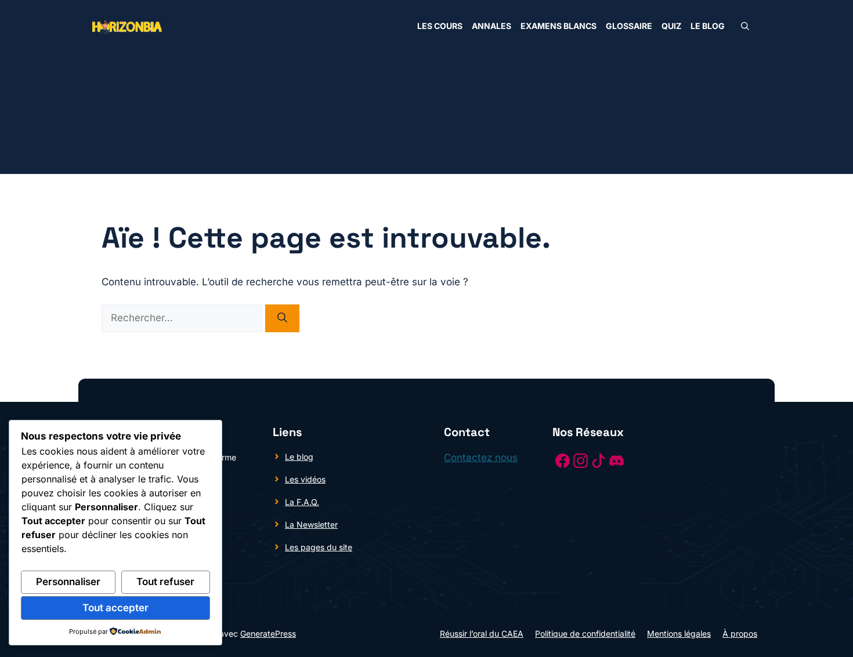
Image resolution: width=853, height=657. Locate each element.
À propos (739, 633)
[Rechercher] (282, 318)
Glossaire (629, 26)
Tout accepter (115, 608)
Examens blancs (559, 26)
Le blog (708, 26)
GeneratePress (268, 633)
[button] (745, 26)
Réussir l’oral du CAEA (481, 633)
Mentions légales (679, 633)
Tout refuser (165, 581)
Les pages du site (318, 547)
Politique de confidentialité (585, 633)
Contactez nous (481, 457)
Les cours (439, 26)
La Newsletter (311, 524)
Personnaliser (68, 581)
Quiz (671, 26)
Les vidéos (305, 479)
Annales (491, 26)
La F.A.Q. (302, 502)
